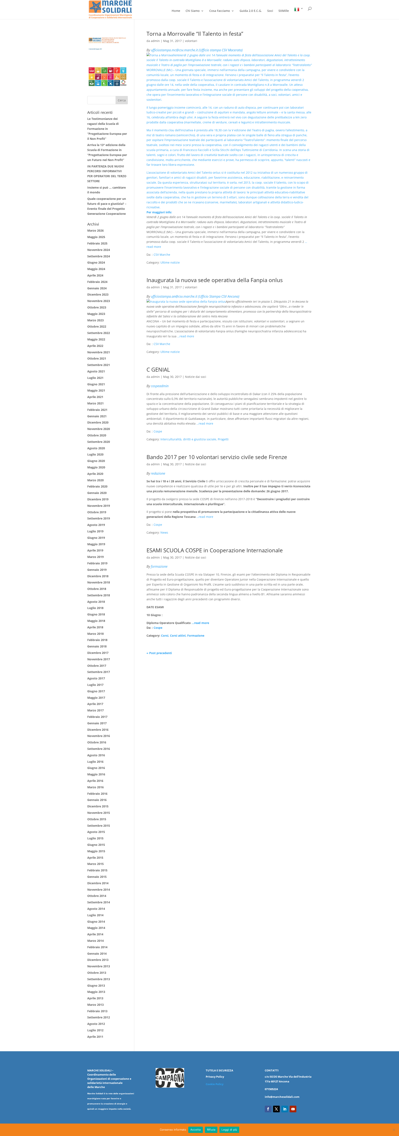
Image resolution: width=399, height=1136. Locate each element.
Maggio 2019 (96, 544)
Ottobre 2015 (96, 819)
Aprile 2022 (95, 346)
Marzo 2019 (95, 557)
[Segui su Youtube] (293, 1109)
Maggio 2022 (96, 339)
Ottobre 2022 (96, 326)
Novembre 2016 (98, 736)
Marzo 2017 (95, 710)
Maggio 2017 (96, 698)
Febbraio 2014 (97, 947)
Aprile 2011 (95, 1037)
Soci (270, 11)
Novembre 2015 (98, 813)
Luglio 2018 (95, 608)
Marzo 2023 (95, 320)
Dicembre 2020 (97, 422)
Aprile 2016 (95, 781)
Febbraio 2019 (97, 563)
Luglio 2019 (95, 531)
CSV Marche (162, 255)
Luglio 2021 (95, 378)
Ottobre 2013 (96, 973)
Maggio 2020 (96, 467)
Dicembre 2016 (97, 730)
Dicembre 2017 (97, 653)
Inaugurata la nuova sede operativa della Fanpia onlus (215, 280)
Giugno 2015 (96, 845)
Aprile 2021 (95, 397)
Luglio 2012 (95, 1030)
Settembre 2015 (98, 826)
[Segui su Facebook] (268, 1109)
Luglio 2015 (95, 838)
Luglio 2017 (95, 685)
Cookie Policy (214, 1084)
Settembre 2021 (98, 365)
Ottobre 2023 (96, 307)
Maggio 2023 (96, 314)
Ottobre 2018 (96, 589)
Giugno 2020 (96, 461)
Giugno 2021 (96, 384)
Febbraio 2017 (97, 717)
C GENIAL (158, 369)
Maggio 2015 (96, 851)
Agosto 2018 (96, 602)
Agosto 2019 (96, 525)
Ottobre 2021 (96, 358)
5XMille (283, 11)
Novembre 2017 (98, 659)
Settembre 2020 (98, 442)
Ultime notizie (170, 262)
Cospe (158, 431)
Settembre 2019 (98, 518)
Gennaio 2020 (97, 493)
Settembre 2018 (98, 595)
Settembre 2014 (98, 902)
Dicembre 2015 (97, 806)
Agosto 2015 (96, 832)
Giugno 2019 (96, 538)
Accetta (195, 1129)
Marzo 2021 (95, 403)
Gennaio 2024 (97, 288)
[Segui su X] (276, 1109)
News (164, 532)
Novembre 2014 (98, 890)
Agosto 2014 (96, 909)
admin (155, 41)
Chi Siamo (193, 11)
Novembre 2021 (98, 352)
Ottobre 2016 (96, 742)
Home (176, 11)
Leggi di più (229, 1129)
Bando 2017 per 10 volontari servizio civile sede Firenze (217, 457)
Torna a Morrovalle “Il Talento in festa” (195, 33)
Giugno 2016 (96, 768)
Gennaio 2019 (97, 570)
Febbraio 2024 (97, 282)
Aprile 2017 (95, 704)
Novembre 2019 (98, 506)
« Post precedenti (159, 653)
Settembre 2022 (98, 333)
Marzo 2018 (95, 634)
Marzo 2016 (95, 787)
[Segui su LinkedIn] (284, 1109)
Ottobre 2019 (96, 512)
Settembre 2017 (98, 672)
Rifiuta (211, 1129)
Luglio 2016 (95, 762)
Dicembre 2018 (97, 576)
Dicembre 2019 (97, 499)
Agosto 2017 (96, 678)
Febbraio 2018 (97, 640)
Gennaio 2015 (97, 877)
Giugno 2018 (96, 614)
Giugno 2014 (96, 922)
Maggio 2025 (96, 237)
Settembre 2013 (98, 979)
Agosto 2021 (96, 371)
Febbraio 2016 (97, 794)
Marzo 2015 (95, 864)
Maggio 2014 (96, 928)
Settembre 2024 (98, 256)
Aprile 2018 (95, 627)
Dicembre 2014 (97, 883)
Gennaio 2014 (97, 953)
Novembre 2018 (98, 582)
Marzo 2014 (95, 941)
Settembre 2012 (98, 1017)
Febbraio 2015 (97, 870)
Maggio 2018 (96, 621)
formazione (159, 566)
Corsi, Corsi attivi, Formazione (182, 635)
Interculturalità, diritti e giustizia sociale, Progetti (194, 439)
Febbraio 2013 (97, 1011)
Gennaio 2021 (97, 416)
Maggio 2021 (96, 390)
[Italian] (298, 13)
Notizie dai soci (195, 377)
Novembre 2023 (98, 301)
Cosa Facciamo (219, 11)
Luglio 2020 (95, 454)
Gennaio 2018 (97, 646)
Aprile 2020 (95, 474)
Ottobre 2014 (96, 896)
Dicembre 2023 (97, 294)
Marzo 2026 (95, 230)
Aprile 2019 (95, 550)
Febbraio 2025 (97, 243)
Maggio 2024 (96, 269)
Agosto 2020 (96, 448)
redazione (158, 473)
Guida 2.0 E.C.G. (251, 11)
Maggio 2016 (96, 774)
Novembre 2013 (98, 966)
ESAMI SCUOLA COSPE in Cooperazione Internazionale (215, 550)
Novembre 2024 (98, 250)
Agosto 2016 (96, 755)
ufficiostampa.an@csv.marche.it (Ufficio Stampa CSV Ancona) (195, 296)
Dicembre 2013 (97, 960)
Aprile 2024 (95, 275)
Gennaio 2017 (97, 723)
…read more (185, 336)
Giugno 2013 (96, 985)
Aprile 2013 (95, 998)
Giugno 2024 (96, 262)
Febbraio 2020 (97, 486)
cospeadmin (160, 386)
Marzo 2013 (95, 1005)
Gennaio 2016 (97, 800)
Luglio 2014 (95, 915)
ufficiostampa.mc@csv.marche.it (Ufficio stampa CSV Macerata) (197, 50)
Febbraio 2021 (97, 410)
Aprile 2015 (95, 858)
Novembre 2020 (98, 429)
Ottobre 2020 (96, 435)
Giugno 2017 (96, 691)
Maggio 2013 (96, 992)
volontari (191, 41)
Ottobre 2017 (96, 666)
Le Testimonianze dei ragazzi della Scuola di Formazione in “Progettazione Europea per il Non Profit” (107, 128)
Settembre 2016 (98, 749)
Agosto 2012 (96, 1024)
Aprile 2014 (95, 934)
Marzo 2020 (95, 480)
